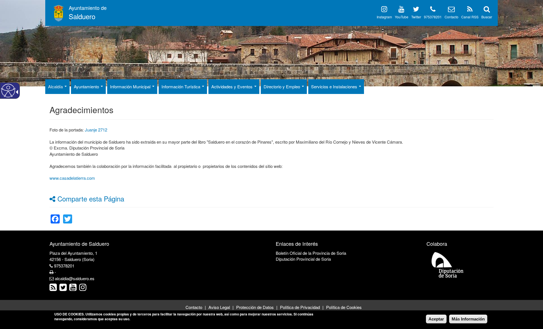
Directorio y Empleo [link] (282, 86)
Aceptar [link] (436, 319)
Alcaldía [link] (56, 86)
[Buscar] (487, 10)
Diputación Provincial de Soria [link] (303, 259)
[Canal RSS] (470, 10)
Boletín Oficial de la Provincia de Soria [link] (311, 253)
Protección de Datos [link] (255, 307)
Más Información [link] (468, 319)
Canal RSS (470, 16)
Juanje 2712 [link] (96, 130)
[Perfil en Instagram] (384, 10)
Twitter (416, 16)
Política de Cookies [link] (344, 307)
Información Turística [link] (181, 86)
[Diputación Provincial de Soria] (447, 264)
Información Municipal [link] (131, 86)
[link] (55, 215)
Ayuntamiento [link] (87, 86)
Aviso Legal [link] (219, 307)
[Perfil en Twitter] (416, 10)
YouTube (401, 16)
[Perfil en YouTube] (401, 10)
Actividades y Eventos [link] (232, 86)
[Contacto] (451, 10)
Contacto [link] (194, 307)
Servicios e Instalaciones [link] (334, 86)
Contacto (451, 16)
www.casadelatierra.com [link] (72, 178)
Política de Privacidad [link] (300, 307)
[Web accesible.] (8, 90)
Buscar (486, 16)
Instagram (384, 16)
